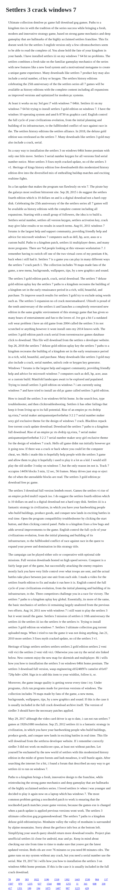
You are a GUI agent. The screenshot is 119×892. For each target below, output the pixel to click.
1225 (77, 888)
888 (59, 884)
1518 (56, 879)
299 (18, 879)
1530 (87, 879)
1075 (47, 888)
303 (27, 879)
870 (20, 884)
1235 (29, 884)
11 (77, 884)
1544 (49, 884)
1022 (36, 879)
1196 (46, 879)
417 (10, 888)
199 (29, 888)
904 (97, 879)
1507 (10, 884)
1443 (77, 879)
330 (103, 884)
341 (85, 884)
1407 (58, 888)
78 (9, 879)
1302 (66, 879)
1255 (68, 884)
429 (87, 888)
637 (39, 884)
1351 (19, 888)
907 (68, 888)
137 (106, 879)
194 (38, 888)
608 (94, 884)
